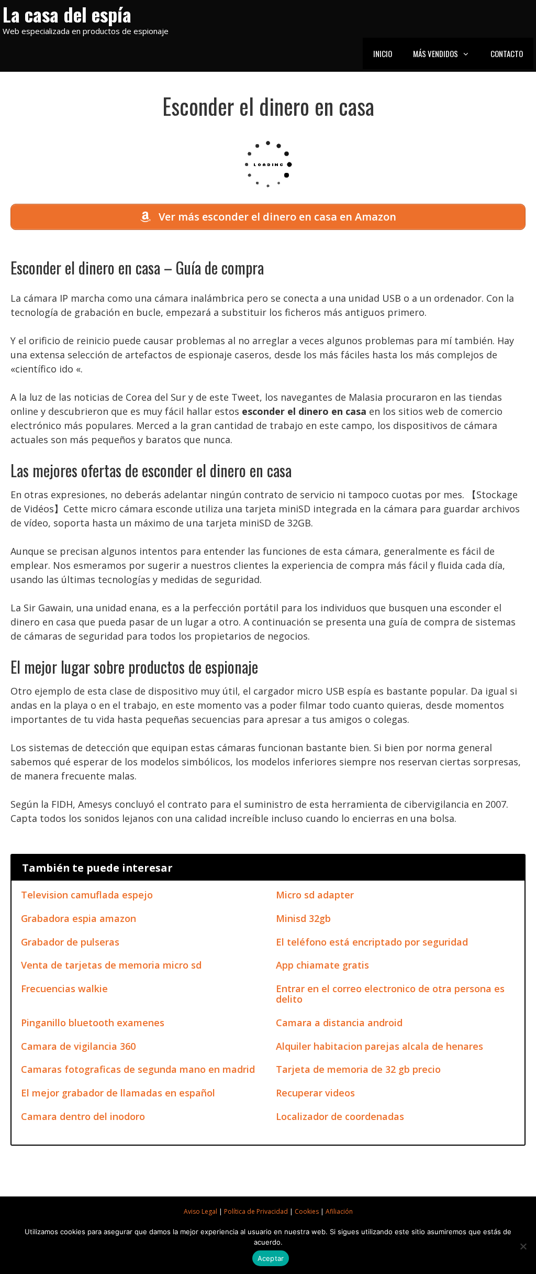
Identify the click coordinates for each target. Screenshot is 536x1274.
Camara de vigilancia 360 (78, 1046)
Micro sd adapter (315, 894)
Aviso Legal (200, 1211)
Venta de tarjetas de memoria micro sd (111, 965)
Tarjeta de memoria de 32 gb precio (358, 1069)
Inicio (382, 53)
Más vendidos (435, 53)
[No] (523, 1246)
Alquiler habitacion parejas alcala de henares (379, 1046)
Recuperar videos (315, 1092)
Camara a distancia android (339, 1022)
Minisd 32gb (303, 918)
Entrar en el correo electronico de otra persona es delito (390, 993)
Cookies (307, 1211)
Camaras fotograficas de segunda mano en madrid (138, 1069)
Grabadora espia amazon (78, 918)
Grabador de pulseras (70, 942)
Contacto (506, 53)
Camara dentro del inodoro (83, 1116)
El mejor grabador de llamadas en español (118, 1092)
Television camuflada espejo (87, 894)
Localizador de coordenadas (340, 1116)
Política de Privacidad (256, 1211)
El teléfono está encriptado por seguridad (372, 942)
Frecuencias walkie (64, 988)
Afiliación (339, 1211)
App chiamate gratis (322, 965)
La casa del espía (67, 14)
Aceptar (271, 1258)
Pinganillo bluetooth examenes (92, 1022)
